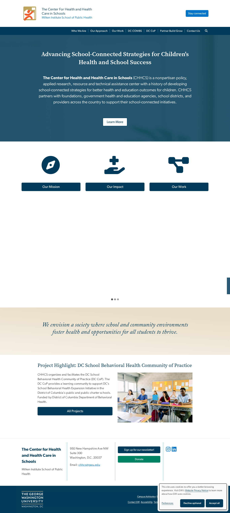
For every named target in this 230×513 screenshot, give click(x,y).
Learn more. (18, 289)
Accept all (214, 503)
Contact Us (193, 31)
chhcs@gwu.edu (89, 464)
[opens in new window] (168, 451)
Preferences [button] (167, 503)
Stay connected (197, 13)
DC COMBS (135, 31)
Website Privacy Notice (196, 490)
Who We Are (78, 31)
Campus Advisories (146, 497)
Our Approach (99, 31)
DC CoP (151, 31)
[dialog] (193, 497)
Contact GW (134, 502)
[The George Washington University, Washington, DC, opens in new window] (32, 499)
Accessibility (147, 502)
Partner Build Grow (171, 31)
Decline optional (192, 503)
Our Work (118, 31)
